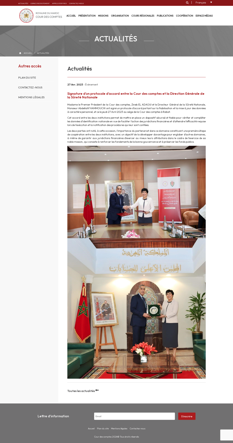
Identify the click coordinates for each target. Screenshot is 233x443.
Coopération (184, 15)
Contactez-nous (76, 3)
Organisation (120, 15)
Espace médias (204, 15)
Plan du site (27, 77)
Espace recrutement (40, 3)
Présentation (87, 15)
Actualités (23, 3)
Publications (165, 15)
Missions (103, 15)
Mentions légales (31, 97)
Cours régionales (142, 15)
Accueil (28, 53)
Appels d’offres (59, 3)
